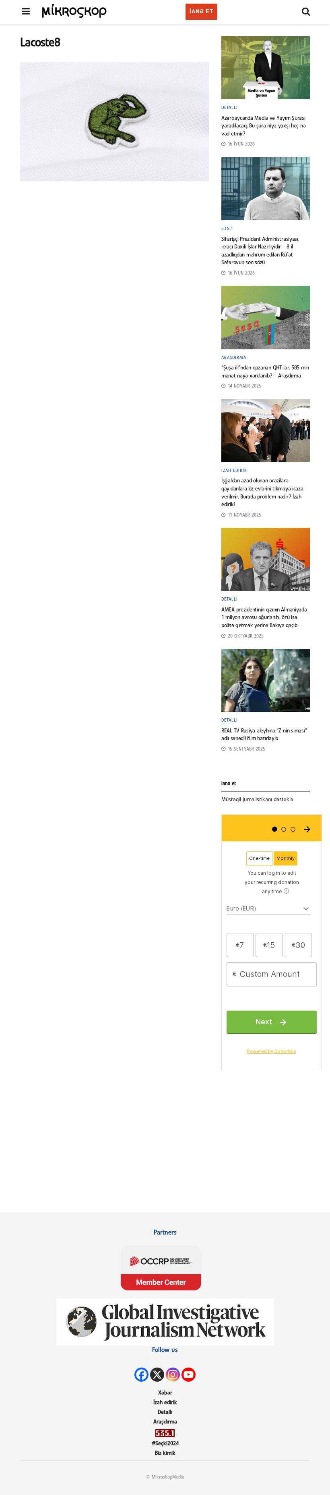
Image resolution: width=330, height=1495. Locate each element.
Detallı (229, 108)
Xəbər (165, 1393)
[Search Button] (306, 12)
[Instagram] (173, 1375)
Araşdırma (233, 358)
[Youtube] (189, 1375)
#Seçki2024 (165, 1443)
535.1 (227, 229)
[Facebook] (141, 1375)
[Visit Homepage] (74, 10)
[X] (157, 1375)
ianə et (201, 11)
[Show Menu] (26, 12)
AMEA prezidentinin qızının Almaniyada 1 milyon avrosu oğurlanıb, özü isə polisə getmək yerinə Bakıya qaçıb (264, 617)
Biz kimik (165, 1453)
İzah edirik (234, 471)
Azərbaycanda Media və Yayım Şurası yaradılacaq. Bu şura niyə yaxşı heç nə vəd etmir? (263, 126)
